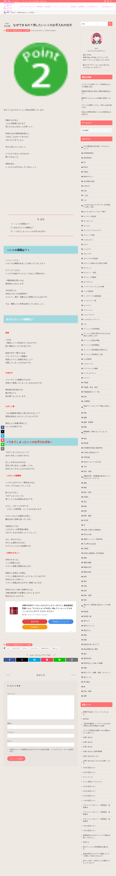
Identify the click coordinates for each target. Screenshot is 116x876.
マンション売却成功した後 (93, 354)
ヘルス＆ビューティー (91, 319)
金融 (85, 668)
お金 (85, 190)
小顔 (85, 466)
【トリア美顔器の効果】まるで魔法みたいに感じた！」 (96, 731)
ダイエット (87, 268)
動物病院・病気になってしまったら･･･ (95, 432)
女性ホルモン (45, 648)
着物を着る (87, 572)
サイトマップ (88, 777)
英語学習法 (87, 658)
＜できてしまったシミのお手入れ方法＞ (30, 231)
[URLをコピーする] (72, 660)
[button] (10, 660)
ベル (85, 324)
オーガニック (88, 221)
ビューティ (87, 305)
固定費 (85, 443)
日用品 (85, 497)
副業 (85, 427)
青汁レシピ (87, 677)
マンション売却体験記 (91, 345)
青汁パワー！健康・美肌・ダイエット (96, 672)
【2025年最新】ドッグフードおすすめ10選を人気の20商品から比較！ (96, 724)
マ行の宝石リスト (89, 826)
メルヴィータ (88, 364)
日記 (85, 501)
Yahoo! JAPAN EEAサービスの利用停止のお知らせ (96, 113)
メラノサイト (34, 648)
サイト (9, 741)
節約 (85, 576)
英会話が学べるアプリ (91, 644)
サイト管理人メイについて (92, 781)
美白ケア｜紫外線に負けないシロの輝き (18, 30)
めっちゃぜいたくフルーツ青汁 (94, 211)
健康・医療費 (88, 422)
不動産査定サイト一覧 (91, 392)
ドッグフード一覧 (89, 300)
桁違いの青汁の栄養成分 (92, 530)
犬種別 (85, 548)
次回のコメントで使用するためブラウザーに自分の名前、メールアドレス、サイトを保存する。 (41, 750)
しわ (85, 200)
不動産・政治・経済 (90, 387)
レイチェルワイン (89, 373)
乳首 (85, 396)
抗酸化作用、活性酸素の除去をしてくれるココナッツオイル (96, 477)
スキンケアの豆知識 (90, 258)
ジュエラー (87, 249)
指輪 (85, 483)
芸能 (85, 635)
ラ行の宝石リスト (89, 830)
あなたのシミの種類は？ (24, 227)
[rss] (107, 1)
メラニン (24, 648)
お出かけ (86, 186)
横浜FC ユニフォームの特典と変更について (96, 99)
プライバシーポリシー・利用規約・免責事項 (96, 806)
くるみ (85, 195)
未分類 (85, 520)
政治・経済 (87, 492)
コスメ (85, 244)
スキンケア (87, 253)
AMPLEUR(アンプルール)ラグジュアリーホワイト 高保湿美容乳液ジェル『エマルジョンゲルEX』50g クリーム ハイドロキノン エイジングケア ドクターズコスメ (47, 608)
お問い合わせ (88, 737)
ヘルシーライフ (89, 314)
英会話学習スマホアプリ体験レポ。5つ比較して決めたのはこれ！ (96, 854)
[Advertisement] (40, 191)
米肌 (85, 586)
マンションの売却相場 (91, 329)
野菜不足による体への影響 (93, 663)
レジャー (86, 378)
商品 (85, 438)
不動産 (85, 382)
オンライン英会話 (89, 216)
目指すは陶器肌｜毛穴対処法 (93, 553)
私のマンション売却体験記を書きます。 (95, 848)
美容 (85, 600)
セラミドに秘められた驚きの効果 (95, 263)
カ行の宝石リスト (89, 772)
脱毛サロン (87, 630)
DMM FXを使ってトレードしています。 (95, 713)
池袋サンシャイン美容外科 (93, 539)
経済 (85, 590)
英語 (85, 654)
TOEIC (85, 172)
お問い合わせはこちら (91, 756)
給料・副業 (87, 595)
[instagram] (105, 1)
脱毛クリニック (89, 625)
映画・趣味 (87, 515)
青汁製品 (86, 682)
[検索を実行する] (110, 24)
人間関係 (86, 401)
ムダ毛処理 (87, 359)
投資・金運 (87, 471)
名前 (9, 723)
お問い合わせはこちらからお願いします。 (96, 762)
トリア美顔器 (88, 291)
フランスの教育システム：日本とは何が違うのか (96, 106)
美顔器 (85, 611)
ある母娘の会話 (89, 181)
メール (10, 732)
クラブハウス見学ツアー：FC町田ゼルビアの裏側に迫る (96, 85)
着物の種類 (87, 562)
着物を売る (87, 567)
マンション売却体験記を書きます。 (96, 349)
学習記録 (86, 457)
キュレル (86, 225)
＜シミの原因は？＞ (22, 223)
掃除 (85, 487)
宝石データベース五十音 (92, 462)
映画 (85, 506)
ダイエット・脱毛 (89, 272)
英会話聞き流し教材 (90, 649)
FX (84, 162)
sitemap (86, 719)
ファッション (88, 310)
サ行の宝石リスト (89, 786)
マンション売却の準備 (91, 340)
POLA (85, 167)
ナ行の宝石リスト (89, 796)
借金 (85, 413)
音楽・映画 (87, 691)
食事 (85, 696)
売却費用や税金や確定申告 (93, 448)
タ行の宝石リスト (89, 791)
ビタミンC (16, 648)
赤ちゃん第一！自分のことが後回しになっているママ (96, 861)
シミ (8, 648)
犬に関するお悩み (89, 544)
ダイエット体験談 (89, 277)
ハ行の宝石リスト (89, 800)
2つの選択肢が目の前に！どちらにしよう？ (96, 147)
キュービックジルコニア (92, 230)
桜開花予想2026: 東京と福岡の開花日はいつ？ (96, 92)
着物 (85, 558)
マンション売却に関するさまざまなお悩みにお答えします (96, 334)
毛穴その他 (87, 534)
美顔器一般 (87, 616)
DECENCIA (87, 158)
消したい (55, 648)
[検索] (110, 1)
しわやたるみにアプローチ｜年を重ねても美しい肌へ (96, 205)
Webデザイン (88, 176)
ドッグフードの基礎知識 (92, 296)
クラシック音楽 (89, 235)
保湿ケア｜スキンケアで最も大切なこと (96, 407)
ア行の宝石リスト (89, 767)
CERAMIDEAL (88, 153)
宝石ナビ (86, 842)
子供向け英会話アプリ (91, 452)
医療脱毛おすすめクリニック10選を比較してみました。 (96, 836)
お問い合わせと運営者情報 (92, 751)
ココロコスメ (88, 240)
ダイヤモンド (88, 282)
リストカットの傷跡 (90, 368)
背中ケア (86, 621)
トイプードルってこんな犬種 (93, 286)
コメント (11, 693)
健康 (85, 417)
